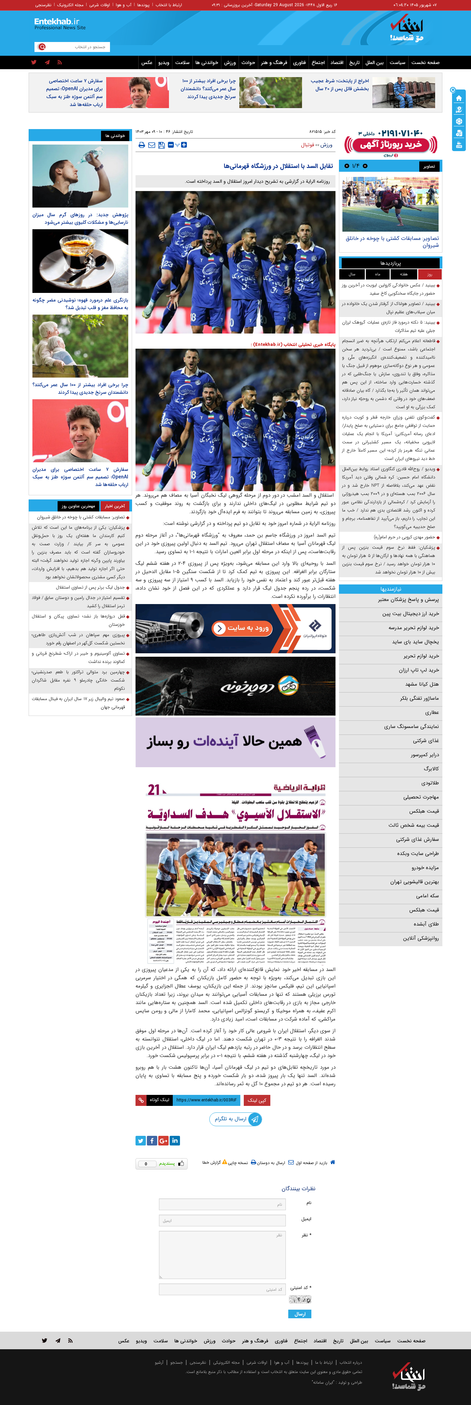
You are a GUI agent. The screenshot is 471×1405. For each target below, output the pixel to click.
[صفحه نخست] (459, 97)
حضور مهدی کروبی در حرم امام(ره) (404, 537)
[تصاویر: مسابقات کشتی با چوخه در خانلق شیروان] (390, 204)
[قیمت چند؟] (459, 109)
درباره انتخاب (351, 1362)
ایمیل (306, 1219)
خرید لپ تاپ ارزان (419, 670)
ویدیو (163, 62)
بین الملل (374, 62)
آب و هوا (123, 5)
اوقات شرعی (99, 5)
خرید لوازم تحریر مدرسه (414, 628)
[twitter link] (44, 1340)
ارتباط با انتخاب (169, 5)
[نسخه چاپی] (142, 144)
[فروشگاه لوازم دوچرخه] (235, 686)
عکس (146, 62)
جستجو (176, 1362)
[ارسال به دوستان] (151, 144)
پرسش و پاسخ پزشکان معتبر (408, 599)
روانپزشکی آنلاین (421, 938)
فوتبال (307, 145)
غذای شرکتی (426, 741)
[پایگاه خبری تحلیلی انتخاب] (412, 31)
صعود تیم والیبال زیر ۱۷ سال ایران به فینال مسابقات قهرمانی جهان (78, 703)
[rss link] (70, 1340)
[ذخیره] (161, 145)
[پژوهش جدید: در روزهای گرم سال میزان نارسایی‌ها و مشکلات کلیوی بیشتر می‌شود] (80, 176)
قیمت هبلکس (424, 811)
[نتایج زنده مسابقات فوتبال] (459, 144)
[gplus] (163, 1140)
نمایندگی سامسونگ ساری (411, 726)
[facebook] (152, 1140)
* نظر (306, 1235)
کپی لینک (257, 1100)
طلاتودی (430, 783)
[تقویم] (459, 132)
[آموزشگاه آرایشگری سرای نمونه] (235, 742)
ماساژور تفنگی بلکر (419, 698)
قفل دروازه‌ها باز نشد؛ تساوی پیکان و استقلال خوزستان (78, 620)
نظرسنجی (43, 5)
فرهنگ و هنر (274, 62)
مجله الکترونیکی (226, 1362)
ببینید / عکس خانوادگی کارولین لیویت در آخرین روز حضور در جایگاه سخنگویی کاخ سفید (388, 289)
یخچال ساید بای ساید (415, 642)
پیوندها (143, 5)
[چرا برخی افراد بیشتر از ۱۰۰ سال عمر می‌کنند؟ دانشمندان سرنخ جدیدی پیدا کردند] (80, 346)
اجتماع (318, 62)
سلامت (182, 62)
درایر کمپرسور (425, 755)
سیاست (397, 62)
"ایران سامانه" (323, 1382)
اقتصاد (337, 62)
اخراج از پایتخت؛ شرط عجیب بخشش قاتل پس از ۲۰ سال (340, 85)
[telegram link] (58, 1340)
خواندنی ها (207, 62)
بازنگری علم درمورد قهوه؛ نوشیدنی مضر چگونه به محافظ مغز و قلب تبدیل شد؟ (80, 303)
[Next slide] (346, 165)
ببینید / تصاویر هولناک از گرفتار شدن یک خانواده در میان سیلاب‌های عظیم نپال (388, 308)
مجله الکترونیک (70, 5)
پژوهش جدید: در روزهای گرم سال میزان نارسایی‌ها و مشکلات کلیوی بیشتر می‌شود (80, 218)
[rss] (59, 63)
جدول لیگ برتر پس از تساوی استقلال (90, 587)
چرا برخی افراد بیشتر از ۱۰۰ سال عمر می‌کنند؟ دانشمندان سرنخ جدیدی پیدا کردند (208, 89)
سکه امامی (427, 896)
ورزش (230, 62)
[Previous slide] (365, 165)
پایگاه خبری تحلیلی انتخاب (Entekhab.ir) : (293, 344)
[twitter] (34, 63)
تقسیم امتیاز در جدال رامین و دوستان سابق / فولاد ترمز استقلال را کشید (78, 602)
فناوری (299, 62)
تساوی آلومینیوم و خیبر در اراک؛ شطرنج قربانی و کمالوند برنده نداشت (78, 657)
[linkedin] (175, 1140)
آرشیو (159, 1362)
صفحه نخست (425, 62)
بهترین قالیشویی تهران (414, 882)
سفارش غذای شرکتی (417, 839)
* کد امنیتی (300, 1287)
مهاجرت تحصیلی (421, 797)
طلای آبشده (426, 924)
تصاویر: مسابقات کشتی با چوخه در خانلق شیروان (392, 242)
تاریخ (354, 62)
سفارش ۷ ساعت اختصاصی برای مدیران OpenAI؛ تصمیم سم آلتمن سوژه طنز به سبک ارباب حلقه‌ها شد (74, 92)
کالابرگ (431, 769)
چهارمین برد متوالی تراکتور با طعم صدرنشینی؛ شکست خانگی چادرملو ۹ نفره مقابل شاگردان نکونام (78, 680)
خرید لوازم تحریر (421, 656)
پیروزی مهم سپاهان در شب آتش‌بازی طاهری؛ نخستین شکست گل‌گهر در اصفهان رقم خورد (78, 639)
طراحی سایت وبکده (418, 853)
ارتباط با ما (324, 1362)
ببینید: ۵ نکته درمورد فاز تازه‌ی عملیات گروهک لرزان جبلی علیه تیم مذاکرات (388, 326)
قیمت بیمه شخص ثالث (414, 825)
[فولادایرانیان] (235, 628)
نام (309, 1202)
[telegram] (47, 63)
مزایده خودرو (425, 868)
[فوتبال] (459, 121)
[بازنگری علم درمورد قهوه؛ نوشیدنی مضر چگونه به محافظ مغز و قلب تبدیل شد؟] (80, 261)
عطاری (432, 712)
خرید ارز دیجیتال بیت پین (410, 614)
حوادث (248, 62)
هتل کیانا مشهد (422, 684)
